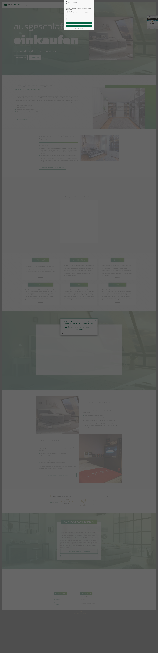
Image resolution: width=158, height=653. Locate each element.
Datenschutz (77, 28)
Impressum (81, 28)
